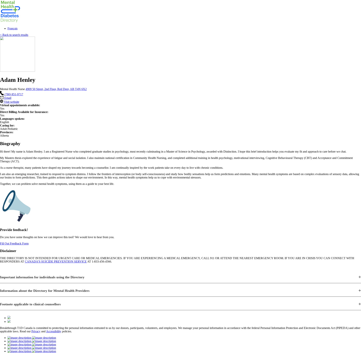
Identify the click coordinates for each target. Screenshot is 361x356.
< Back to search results (14, 34)
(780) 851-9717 (13, 94)
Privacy (35, 331)
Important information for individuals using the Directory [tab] (42, 277)
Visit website (11, 101)
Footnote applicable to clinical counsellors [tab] (30, 304)
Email (7, 97)
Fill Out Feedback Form (14, 243)
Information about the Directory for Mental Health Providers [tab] (44, 291)
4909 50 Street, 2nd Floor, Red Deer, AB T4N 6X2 (56, 89)
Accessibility (53, 331)
